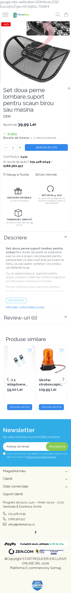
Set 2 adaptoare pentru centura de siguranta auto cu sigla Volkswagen (19, 382)
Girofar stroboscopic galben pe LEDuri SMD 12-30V (51, 382)
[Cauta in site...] (58, 15)
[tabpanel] (35, 52)
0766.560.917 (16, 519)
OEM (6, 116)
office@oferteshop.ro (21, 524)
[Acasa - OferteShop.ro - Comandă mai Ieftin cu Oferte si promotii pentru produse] (20, 15)
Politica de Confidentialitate (41, 457)
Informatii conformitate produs (25, 307)
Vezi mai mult (16, 300)
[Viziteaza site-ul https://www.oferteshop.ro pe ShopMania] (37, 585)
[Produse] (5, 14)
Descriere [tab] (15, 238)
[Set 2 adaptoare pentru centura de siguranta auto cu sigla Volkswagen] (19, 360)
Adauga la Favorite (17, 174)
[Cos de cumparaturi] (66, 15)
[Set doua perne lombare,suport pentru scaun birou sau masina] (35, 52)
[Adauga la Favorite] (29, 350)
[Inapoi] (68, 88)
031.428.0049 (16, 513)
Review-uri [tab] (20, 318)
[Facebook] (35, 532)
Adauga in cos (46, 147)
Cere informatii (47, 174)
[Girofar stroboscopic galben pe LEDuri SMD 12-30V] (51, 360)
